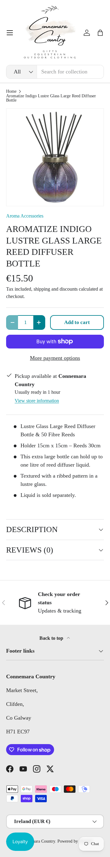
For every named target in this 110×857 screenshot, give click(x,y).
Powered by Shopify (75, 841)
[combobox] (55, 71)
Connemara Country (37, 841)
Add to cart (77, 322)
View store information (37, 400)
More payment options (55, 358)
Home (11, 91)
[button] (100, 32)
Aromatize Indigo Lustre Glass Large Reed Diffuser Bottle (51, 98)
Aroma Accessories (24, 215)
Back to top (51, 638)
